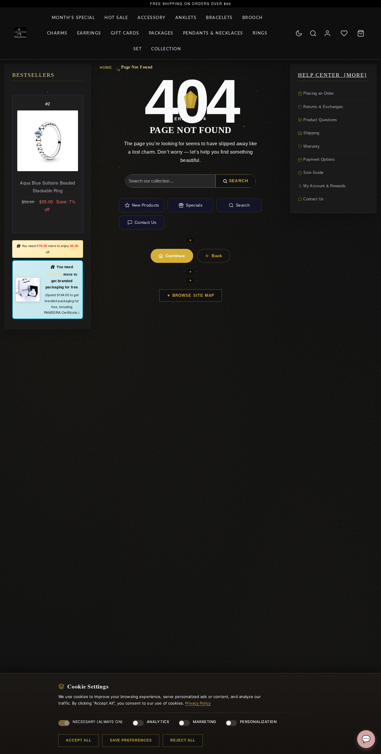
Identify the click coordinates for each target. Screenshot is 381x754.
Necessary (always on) (98, 721)
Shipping (310, 133)
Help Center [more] (332, 75)
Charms (57, 33)
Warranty (311, 146)
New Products (145, 205)
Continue (175, 255)
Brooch (252, 18)
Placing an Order (318, 93)
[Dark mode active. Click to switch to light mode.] (299, 33)
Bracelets (219, 18)
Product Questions (319, 120)
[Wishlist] (344, 33)
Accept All (78, 740)
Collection (166, 49)
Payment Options (318, 159)
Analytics (158, 721)
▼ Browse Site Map (190, 295)
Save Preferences (131, 740)
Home (106, 67)
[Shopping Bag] (361, 33)
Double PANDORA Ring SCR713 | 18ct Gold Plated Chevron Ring (47, 190)
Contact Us (145, 222)
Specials (194, 205)
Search (238, 180)
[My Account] (327, 33)
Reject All (182, 740)
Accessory (152, 18)
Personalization (258, 721)
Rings (260, 33)
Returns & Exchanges (322, 106)
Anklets (186, 18)
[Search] (313, 33)
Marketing (204, 721)
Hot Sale (116, 18)
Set (137, 49)
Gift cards (125, 33)
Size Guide (313, 172)
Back (217, 255)
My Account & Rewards (324, 186)
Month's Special (73, 18)
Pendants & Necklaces (213, 33)
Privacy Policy (198, 703)
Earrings (89, 33)
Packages (161, 33)
